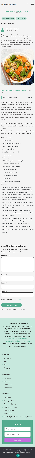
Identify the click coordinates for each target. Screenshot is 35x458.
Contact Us (8, 384)
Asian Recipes (21, 18)
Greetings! (7, 358)
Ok (18, 455)
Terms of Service (10, 404)
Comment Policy (10, 410)
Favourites (7, 368)
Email (4, 283)
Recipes (27, 11)
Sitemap (7, 381)
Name (4, 275)
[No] (33, 452)
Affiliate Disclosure (10, 407)
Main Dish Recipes (8, 18)
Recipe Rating (6, 299)
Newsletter (8, 378)
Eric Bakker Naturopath (13, 11)
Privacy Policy (9, 341)
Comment (5, 255)
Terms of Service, (21, 338)
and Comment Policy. (22, 341)
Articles (6, 365)
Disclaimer (7, 397)
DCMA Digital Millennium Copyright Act (18, 417)
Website (4, 291)
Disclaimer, (11, 338)
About (6, 361)
